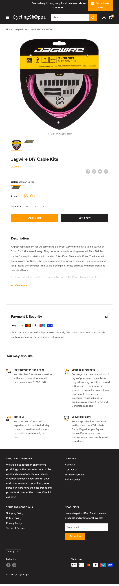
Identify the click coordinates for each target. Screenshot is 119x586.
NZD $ (11, 551)
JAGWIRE (16, 166)
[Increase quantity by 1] (43, 206)
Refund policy (73, 479)
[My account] (104, 17)
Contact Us (71, 469)
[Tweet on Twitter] (100, 171)
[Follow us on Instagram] (14, 565)
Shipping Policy (15, 513)
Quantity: (16, 206)
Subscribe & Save (102, 5)
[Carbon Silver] (16, 187)
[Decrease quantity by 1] (27, 206)
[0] (110, 17)
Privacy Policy (14, 523)
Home (9, 29)
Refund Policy (14, 518)
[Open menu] (7, 17)
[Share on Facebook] (88, 171)
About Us (70, 464)
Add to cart (34, 217)
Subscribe (75, 536)
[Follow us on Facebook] (8, 565)
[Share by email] (106, 171)
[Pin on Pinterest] (94, 171)
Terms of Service (74, 474)
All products (21, 29)
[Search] (93, 17)
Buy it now (84, 217)
